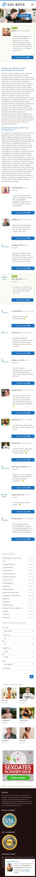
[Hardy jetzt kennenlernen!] (27, 733)
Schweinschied (18, 580)
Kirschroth (18, 614)
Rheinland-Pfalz (21, 786)
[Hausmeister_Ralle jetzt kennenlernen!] (6, 470)
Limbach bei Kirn (18, 567)
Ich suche (5, 628)
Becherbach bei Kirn (18, 574)
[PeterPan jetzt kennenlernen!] (6, 422)
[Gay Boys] (13, 4)
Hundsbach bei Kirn (18, 564)
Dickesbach (18, 617)
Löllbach (18, 611)
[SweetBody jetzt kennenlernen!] (6, 190)
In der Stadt (6, 668)
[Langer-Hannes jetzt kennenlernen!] (6, 498)
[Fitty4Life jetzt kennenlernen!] (6, 393)
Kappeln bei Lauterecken (18, 592)
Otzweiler (15, 190)
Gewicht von (6, 648)
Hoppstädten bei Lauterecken (18, 558)
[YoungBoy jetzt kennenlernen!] (9, 713)
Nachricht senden (22, 57)
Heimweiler (18, 586)
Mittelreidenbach (18, 589)
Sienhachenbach (18, 571)
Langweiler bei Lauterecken (18, 596)
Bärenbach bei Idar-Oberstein (18, 608)
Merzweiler (18, 599)
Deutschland (12, 786)
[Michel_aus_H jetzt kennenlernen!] (6, 363)
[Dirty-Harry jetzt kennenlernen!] (7, 280)
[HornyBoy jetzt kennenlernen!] (6, 522)
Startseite (4, 786)
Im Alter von (6, 635)
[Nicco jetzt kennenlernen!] (9, 693)
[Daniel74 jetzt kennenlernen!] (6, 445)
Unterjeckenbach (18, 605)
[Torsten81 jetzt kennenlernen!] (6, 314)
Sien (18, 561)
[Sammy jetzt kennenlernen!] (6, 336)
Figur (4, 661)
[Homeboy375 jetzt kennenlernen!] (6, 247)
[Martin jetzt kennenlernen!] (7, 32)
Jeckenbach (18, 602)
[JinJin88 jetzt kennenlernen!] (6, 222)
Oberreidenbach (18, 583)
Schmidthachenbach (18, 577)
